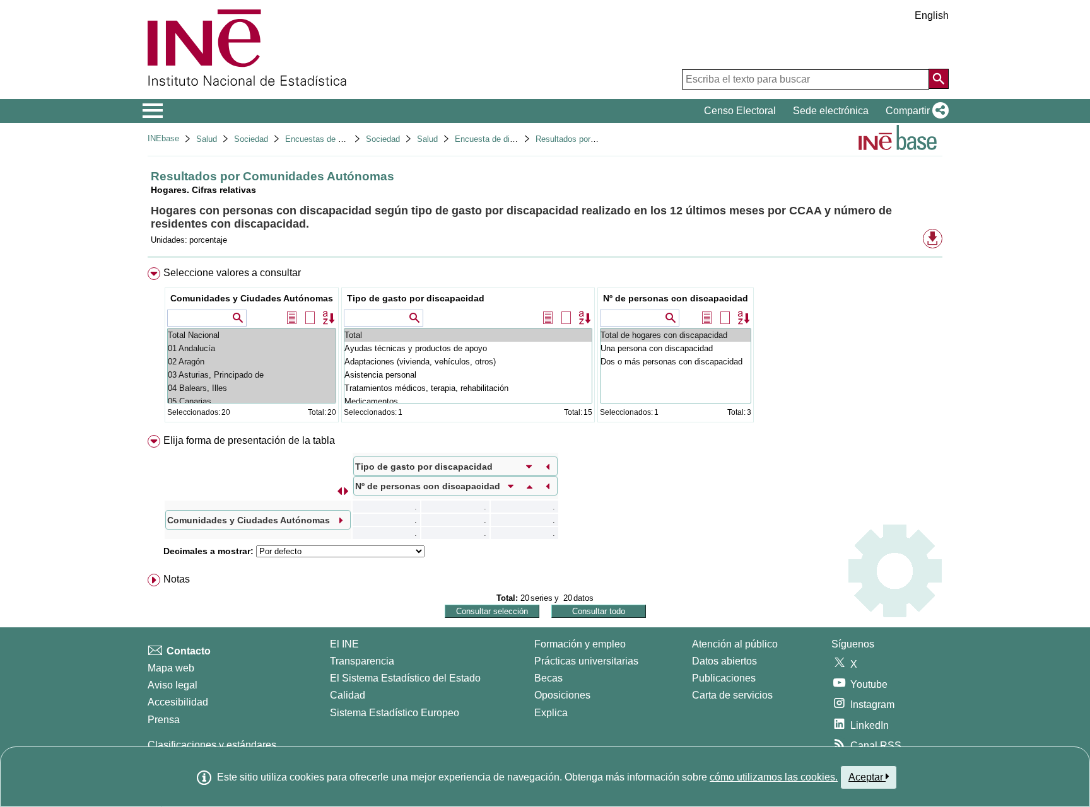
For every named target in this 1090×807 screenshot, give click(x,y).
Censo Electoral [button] (740, 110)
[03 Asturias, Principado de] (252, 374)
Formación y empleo (580, 644)
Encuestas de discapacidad (335, 139)
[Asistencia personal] (468, 374)
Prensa (164, 719)
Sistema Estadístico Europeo (394, 712)
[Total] (468, 335)
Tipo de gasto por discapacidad (415, 298)
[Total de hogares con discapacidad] (676, 335)
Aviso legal (172, 685)
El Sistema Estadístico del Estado (405, 678)
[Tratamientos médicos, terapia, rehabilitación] (468, 388)
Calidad (347, 695)
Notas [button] (176, 579)
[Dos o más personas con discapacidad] (676, 361)
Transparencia (362, 661)
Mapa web (171, 668)
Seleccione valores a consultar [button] (232, 272)
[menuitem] (545, 347)
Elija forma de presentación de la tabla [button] (249, 440)
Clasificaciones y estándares (212, 745)
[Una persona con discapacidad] (676, 348)
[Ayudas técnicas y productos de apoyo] (468, 348)
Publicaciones (724, 678)
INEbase (163, 138)
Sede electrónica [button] (831, 110)
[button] (915, 111)
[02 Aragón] (252, 361)
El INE (344, 644)
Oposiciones (562, 695)
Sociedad (251, 139)
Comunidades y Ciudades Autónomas (251, 298)
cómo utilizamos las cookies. (774, 777)
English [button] (932, 15)
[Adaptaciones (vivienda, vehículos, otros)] (468, 361)
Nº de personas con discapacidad (675, 298)
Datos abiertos (724, 661)
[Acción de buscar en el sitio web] (939, 79)
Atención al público (735, 644)
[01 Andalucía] (252, 348)
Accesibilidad (178, 702)
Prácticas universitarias (586, 661)
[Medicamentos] (468, 401)
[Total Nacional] (252, 335)
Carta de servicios (732, 695)
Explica (551, 712)
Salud (206, 139)
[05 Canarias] (252, 401)
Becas (548, 678)
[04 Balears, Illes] (252, 388)
